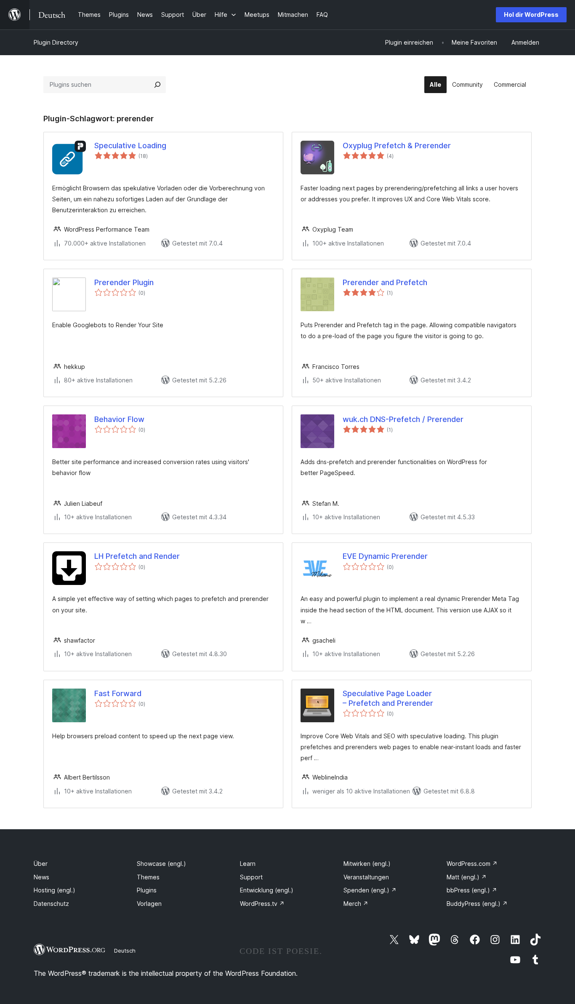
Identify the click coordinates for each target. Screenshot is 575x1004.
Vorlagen (149, 903)
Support (251, 877)
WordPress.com (472, 863)
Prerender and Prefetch (385, 282)
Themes (148, 877)
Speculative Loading (130, 145)
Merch (355, 903)
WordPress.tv (262, 903)
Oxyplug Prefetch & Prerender (397, 145)
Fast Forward (117, 693)
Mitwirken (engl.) (367, 863)
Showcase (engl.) (161, 863)
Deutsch (125, 950)
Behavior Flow (119, 419)
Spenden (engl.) (370, 890)
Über (41, 863)
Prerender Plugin (124, 282)
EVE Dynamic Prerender (385, 556)
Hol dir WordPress (531, 14)
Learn (248, 863)
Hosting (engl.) (54, 890)
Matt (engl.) (467, 877)
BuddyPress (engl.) (477, 903)
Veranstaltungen (366, 877)
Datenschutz (51, 903)
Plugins (147, 890)
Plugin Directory (56, 42)
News (41, 877)
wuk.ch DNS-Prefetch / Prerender (403, 419)
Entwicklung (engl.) (266, 890)
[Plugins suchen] (157, 84)
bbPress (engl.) (472, 890)
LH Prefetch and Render (137, 556)
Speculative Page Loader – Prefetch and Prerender (388, 698)
